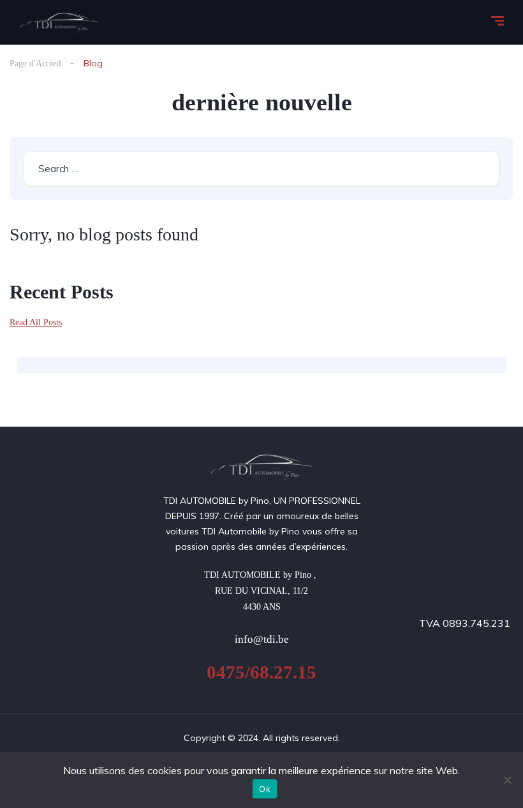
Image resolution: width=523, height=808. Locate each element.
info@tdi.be (262, 639)
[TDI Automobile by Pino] (59, 22)
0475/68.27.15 (261, 672)
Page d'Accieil (35, 63)
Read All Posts (36, 322)
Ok (264, 789)
